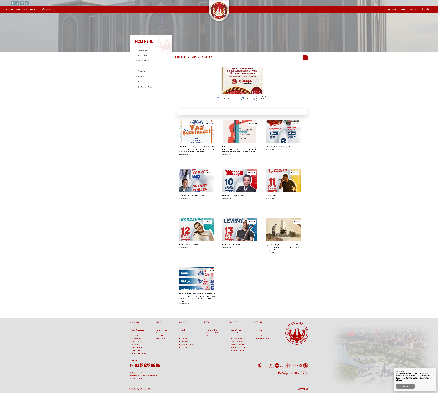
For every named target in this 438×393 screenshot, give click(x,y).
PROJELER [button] (392, 9)
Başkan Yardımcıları (137, 330)
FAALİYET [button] (413, 9)
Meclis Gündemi (136, 347)
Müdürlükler (142, 55)
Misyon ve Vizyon (136, 339)
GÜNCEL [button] (45, 9)
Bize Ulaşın (259, 330)
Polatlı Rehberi (143, 60)
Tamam (405, 386)
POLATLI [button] (33, 9)
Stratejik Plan (135, 350)
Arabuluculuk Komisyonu (139, 353)
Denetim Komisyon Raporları (240, 347)
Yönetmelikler (143, 82)
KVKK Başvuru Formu (212, 336)
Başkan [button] (9, 9)
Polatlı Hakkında (161, 330)
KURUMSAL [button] (21, 9)
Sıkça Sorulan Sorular (262, 339)
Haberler (141, 66)
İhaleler (183, 330)
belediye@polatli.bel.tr (140, 373)
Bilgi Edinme (259, 333)
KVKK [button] (403, 9)
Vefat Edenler (160, 339)
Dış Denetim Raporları (146, 87)
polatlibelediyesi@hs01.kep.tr (143, 376)
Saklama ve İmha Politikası (214, 333)
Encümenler (135, 345)
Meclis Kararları (136, 342)
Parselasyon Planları (237, 342)
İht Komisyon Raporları (238, 339)
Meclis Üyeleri (143, 50)
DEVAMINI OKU (183, 154)
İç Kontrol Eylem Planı (238, 345)
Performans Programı (237, 336)
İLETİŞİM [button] (425, 9)
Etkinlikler (141, 76)
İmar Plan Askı (235, 333)
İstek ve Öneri (260, 336)
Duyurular (141, 71)
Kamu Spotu (185, 342)
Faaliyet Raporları (236, 330)
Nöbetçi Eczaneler (162, 333)
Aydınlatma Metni (211, 330)
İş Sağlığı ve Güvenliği (188, 345)
